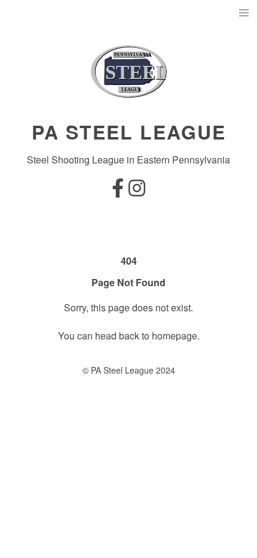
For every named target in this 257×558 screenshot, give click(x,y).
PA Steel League (129, 131)
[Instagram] (136, 191)
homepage (174, 335)
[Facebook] (118, 191)
